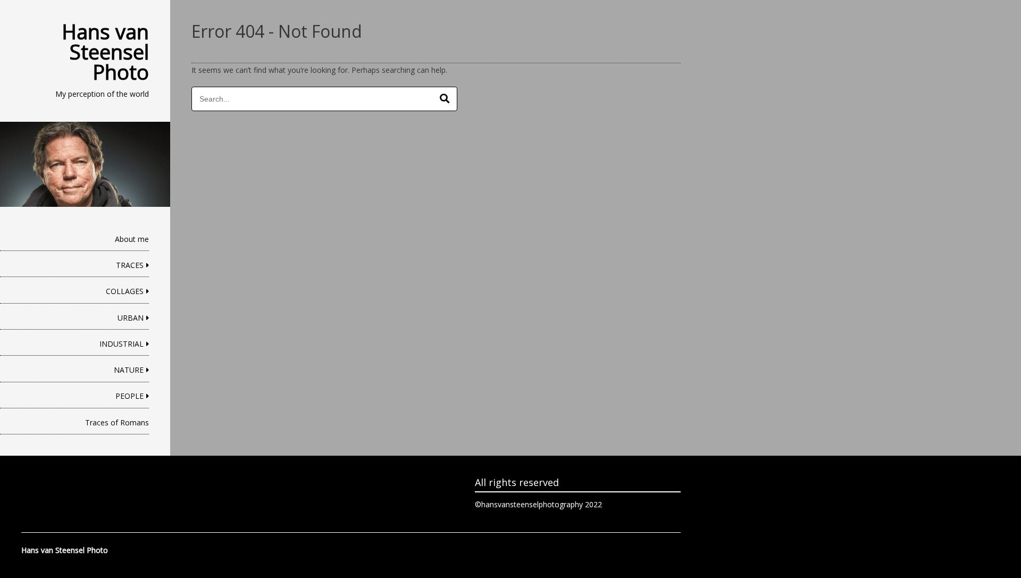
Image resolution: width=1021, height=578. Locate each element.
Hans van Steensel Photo (105, 52)
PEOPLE (129, 396)
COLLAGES (125, 291)
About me (132, 239)
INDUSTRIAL (121, 344)
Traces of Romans (117, 422)
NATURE (129, 370)
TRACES (130, 265)
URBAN (131, 318)
